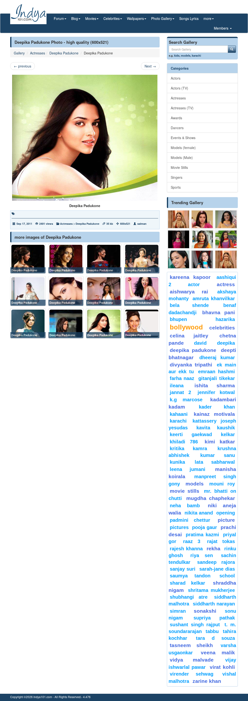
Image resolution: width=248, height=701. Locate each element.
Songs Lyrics (189, 18)
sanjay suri (182, 569)
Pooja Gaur (204, 527)
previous (22, 66)
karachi (196, 55)
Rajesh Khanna (186, 548)
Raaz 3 (191, 541)
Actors (175, 78)
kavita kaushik (215, 427)
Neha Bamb (185, 505)
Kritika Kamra (188, 448)
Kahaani (179, 414)
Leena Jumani (188, 469)
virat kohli (222, 667)
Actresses (37, 53)
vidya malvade (192, 660)
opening (225, 512)
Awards (176, 117)
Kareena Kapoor (190, 277)
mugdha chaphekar (210, 498)
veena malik (218, 652)
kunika (177, 462)
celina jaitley (189, 335)
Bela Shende (189, 305)
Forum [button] (59, 18)
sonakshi (208, 611)
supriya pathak (214, 617)
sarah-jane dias (217, 569)
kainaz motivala (214, 414)
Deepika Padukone (63, 53)
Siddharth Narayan (214, 603)
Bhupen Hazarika (202, 319)
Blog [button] (74, 18)
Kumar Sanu (217, 455)
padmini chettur (190, 520)
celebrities (222, 327)
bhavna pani (218, 312)
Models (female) (183, 147)
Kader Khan (217, 407)
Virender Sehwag (192, 674)
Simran (178, 611)
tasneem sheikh (191, 645)
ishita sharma (214, 385)
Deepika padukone (193, 350)
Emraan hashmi (216, 371)
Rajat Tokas (221, 541)
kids (176, 55)
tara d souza (215, 638)
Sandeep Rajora (216, 562)
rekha (213, 548)
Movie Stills (179, 167)
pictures (179, 527)
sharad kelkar (187, 583)
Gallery (19, 53)
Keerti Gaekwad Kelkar (202, 434)
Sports (176, 187)
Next (150, 66)
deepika (226, 343)
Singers (176, 177)
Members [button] (221, 28)
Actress (226, 284)
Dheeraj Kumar (217, 357)
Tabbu (212, 631)
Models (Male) (182, 157)
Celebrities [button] (111, 18)
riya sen (204, 555)
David (200, 343)
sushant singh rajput (195, 624)
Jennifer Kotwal (216, 392)
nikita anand (199, 512)
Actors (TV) (179, 88)
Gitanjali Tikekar (216, 378)
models (185, 55)
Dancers (177, 127)
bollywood (186, 327)
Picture (226, 520)
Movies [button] (90, 18)
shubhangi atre (189, 597)
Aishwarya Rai (189, 291)
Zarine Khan (207, 681)
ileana (181, 385)
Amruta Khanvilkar (214, 298)
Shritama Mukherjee (211, 590)
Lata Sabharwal (215, 462)
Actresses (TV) (182, 107)
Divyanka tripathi (191, 364)
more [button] (207, 18)
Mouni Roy (222, 483)
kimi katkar (220, 441)
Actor (194, 284)
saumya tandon (190, 575)
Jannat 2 (180, 392)
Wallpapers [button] (135, 18)
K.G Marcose (186, 399)
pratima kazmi (202, 534)
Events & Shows (183, 137)
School (227, 575)
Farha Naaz (182, 378)
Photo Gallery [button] (161, 18)
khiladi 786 (184, 441)
